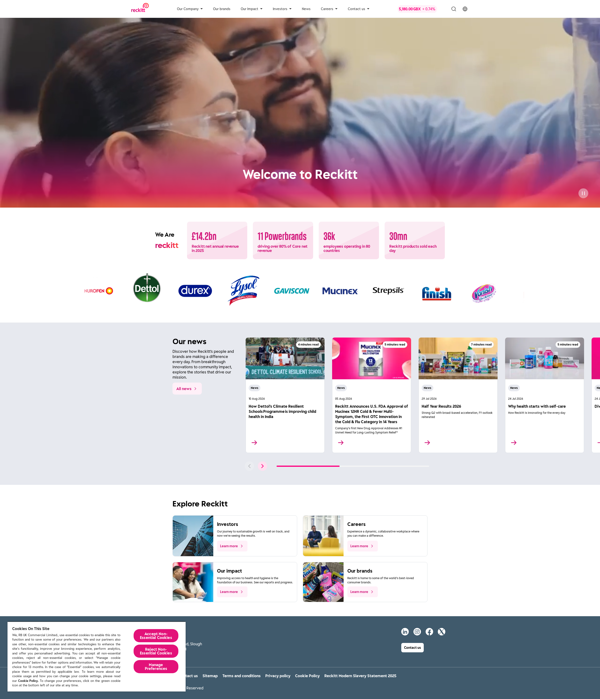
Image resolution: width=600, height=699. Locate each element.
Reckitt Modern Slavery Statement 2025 (360, 675)
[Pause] (583, 193)
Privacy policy (277, 675)
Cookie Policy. (28, 681)
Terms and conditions (241, 675)
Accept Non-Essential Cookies (156, 635)
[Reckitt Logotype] (140, 9)
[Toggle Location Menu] (465, 9)
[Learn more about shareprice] (421, 9)
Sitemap (210, 675)
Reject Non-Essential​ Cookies (156, 651)
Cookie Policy (307, 675)
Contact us (356, 9)
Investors (280, 9)
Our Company (188, 9)
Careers (327, 9)
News (306, 9)
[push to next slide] (262, 466)
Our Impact (249, 9)
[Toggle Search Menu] (454, 9)
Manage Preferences (156, 666)
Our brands (221, 9)
